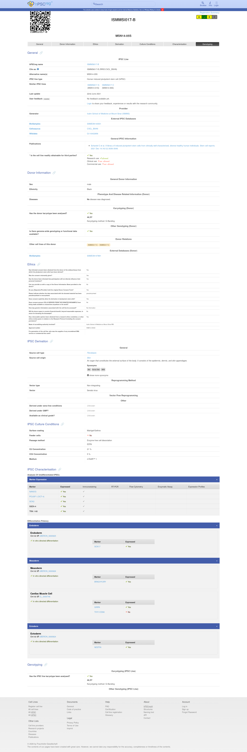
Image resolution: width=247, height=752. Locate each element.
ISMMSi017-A (93, 84)
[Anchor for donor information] (54, 172)
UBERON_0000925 (47, 535)
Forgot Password (189, 712)
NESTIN (97, 647)
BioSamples (34, 123)
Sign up (185, 709)
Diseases (32, 734)
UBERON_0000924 (47, 636)
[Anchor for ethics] (38, 264)
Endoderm (34, 525)
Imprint (70, 728)
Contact (147, 717)
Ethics (95, 44)
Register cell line (35, 706)
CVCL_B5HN (92, 128)
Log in (184, 706)
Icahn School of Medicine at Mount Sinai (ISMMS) (108, 113)
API (145, 715)
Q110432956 (92, 133)
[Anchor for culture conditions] (62, 424)
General (39, 44)
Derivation (119, 44)
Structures (148, 709)
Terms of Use (72, 725)
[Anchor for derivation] (51, 341)
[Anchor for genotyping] (45, 664)
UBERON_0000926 (47, 571)
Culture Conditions (147, 44)
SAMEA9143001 (94, 123)
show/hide (46, 99)
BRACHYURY (100, 581)
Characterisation (180, 44)
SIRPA (97, 607)
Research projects (36, 728)
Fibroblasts (91, 352)
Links (69, 712)
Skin (89, 357)
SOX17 (97, 546)
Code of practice (74, 709)
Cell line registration (113, 712)
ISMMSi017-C (108, 84)
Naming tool (149, 712)
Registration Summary (209, 12)
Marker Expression (38, 479)
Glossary (109, 715)
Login (216, 5)
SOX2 (31, 501)
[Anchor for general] (41, 52)
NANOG (32, 491)
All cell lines (33, 709)
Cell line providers (36, 725)
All (32, 712)
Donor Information (67, 44)
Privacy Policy (149, 10)
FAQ (107, 706)
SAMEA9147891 (94, 255)
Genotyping (207, 44)
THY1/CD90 (99, 612)
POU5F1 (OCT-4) (36, 496)
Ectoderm (33, 626)
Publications (33, 737)
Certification (110, 709)
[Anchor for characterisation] (59, 469)
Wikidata (33, 133)
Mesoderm (34, 560)
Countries (32, 731)
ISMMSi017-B (93, 64)
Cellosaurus (34, 128)
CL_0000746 (44, 596)
